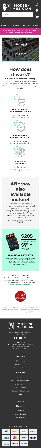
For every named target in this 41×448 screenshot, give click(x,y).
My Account (20, 361)
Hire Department (20, 387)
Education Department (20, 391)
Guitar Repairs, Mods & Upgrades (20, 380)
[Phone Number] (37, 5)
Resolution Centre (20, 368)
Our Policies (20, 417)
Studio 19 (20, 401)
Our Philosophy (20, 414)
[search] (30, 14)
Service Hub (20, 377)
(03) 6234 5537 (21, 335)
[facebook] (15, 338)
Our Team (20, 411)
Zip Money (20, 394)
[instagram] (25, 338)
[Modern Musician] (17, 7)
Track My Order (20, 364)
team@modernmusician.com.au (21, 332)
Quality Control (20, 384)
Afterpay (20, 398)
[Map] (37, 11)
